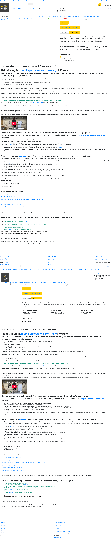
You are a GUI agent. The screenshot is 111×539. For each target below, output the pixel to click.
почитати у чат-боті (38, 102)
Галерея (24, 0)
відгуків (26, 221)
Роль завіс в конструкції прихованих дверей (12, 206)
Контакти (10, 0)
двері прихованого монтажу (38, 70)
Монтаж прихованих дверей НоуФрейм (11, 204)
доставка (10, 226)
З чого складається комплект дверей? (11, 194)
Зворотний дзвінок (106, 0)
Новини (5, 19)
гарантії (10, 229)
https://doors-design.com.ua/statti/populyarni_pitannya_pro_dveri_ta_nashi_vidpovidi (21, 233)
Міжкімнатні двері (38, 0)
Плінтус (56, 0)
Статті (1, 19)
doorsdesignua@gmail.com (29, 8)
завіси (10, 144)
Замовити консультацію (69, 27)
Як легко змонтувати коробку (8, 196)
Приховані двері (30, 0)
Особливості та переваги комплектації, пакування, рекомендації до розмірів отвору (22, 199)
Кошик (106, 4)
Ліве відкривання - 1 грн (67, 58)
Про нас (6, 0)
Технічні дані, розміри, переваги (9, 201)
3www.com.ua (57, 537)
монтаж (38, 224)
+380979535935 (17, 8)
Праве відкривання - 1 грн (68, 60)
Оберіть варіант (65, 56)
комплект (23, 156)
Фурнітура (52, 0)
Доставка (15, 0)
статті (60, 147)
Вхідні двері (46, 0)
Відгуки (20, 0)
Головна (2, 0)
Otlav (12, 163)
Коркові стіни (61, 0)
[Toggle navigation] (2, 266)
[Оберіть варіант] (86, 18)
